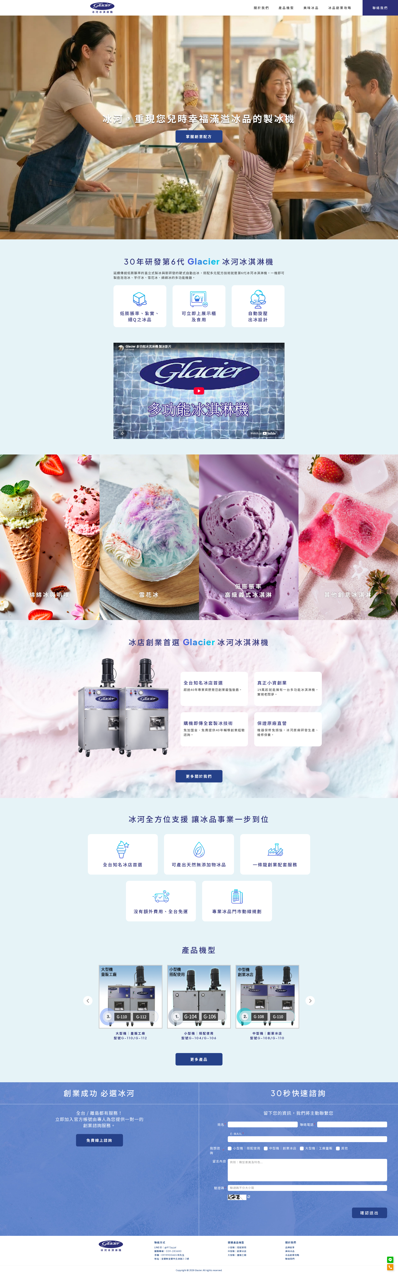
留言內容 (219, 1161)
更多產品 (199, 1059)
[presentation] (88, 1000)
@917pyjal (170, 1247)
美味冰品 (290, 1251)
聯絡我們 (290, 1258)
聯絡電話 (308, 1124)
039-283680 (174, 1251)
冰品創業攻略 (292, 1255)
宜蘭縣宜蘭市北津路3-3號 (175, 1258)
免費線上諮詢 (99, 1140)
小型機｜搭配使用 (246, 1148)
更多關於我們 (199, 776)
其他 (344, 1148)
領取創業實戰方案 (303, 170)
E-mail (237, 1133)
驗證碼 (220, 1187)
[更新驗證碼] (249, 1197)
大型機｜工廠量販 (319, 1148)
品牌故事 (290, 1247)
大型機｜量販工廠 (237, 1255)
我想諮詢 (217, 1150)
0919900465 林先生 (172, 1255)
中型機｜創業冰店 (282, 1148)
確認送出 (369, 1212)
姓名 (222, 1124)
